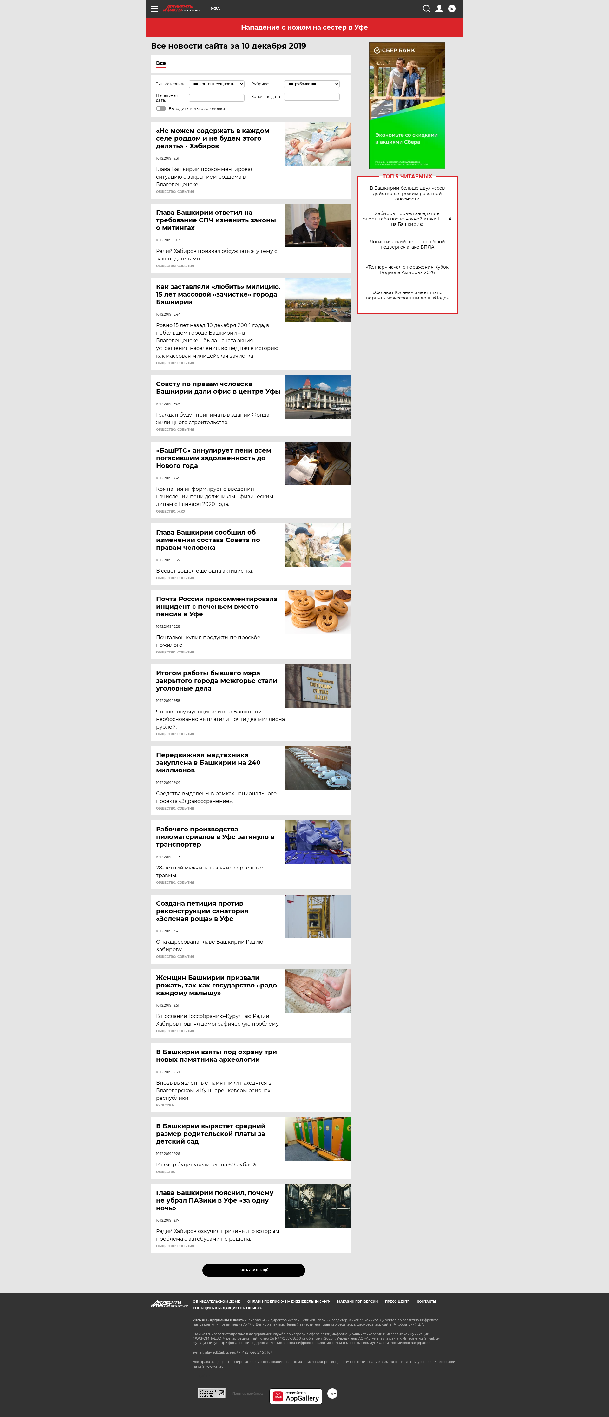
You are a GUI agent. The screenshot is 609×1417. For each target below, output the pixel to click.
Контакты (426, 1302)
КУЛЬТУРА (165, 1105)
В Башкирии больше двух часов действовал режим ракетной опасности (407, 194)
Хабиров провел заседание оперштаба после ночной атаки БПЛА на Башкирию (407, 219)
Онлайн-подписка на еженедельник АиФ (288, 1302)
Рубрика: (260, 84)
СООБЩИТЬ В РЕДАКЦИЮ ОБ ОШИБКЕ (227, 1308)
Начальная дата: (167, 97)
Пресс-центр (397, 1302)
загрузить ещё (253, 1270)
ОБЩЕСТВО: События (175, 192)
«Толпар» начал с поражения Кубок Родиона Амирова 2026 (407, 270)
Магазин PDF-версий (357, 1302)
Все (161, 63)
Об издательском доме (216, 1302)
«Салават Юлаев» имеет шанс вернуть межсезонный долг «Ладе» (407, 295)
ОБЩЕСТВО (165, 1172)
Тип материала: (171, 84)
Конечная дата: (266, 96)
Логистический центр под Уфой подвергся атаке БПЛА (407, 244)
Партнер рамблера (247, 1393)
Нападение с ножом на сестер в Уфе (304, 27)
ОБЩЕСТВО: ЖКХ (170, 511)
